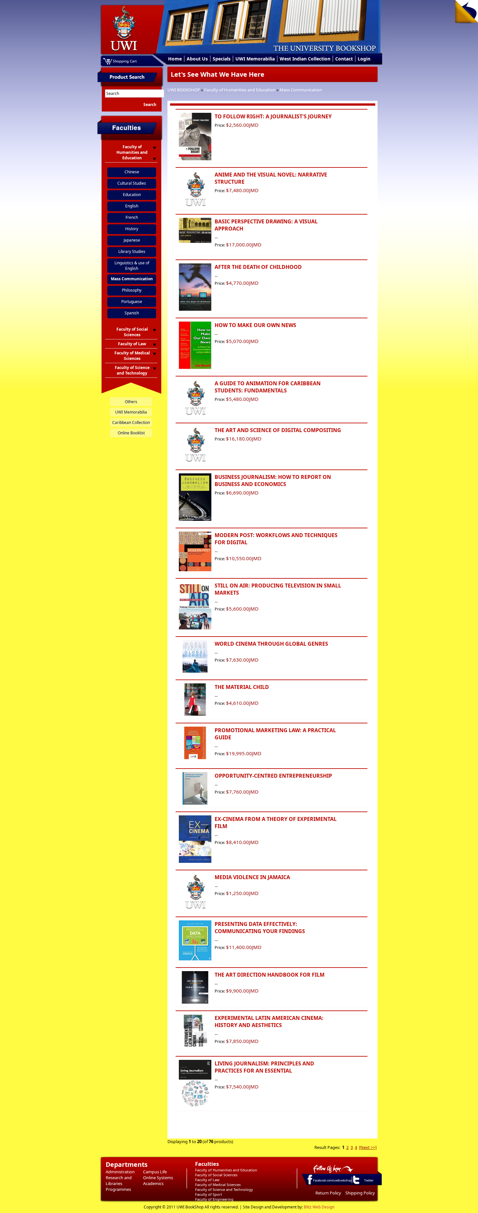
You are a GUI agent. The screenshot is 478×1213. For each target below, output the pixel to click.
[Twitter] (355, 1184)
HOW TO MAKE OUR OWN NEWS (255, 325)
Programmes (118, 1189)
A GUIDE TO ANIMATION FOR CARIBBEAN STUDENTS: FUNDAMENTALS (268, 387)
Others (131, 401)
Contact (344, 59)
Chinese (132, 172)
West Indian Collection (305, 59)
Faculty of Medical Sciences (218, 1184)
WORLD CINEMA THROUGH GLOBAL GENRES (271, 643)
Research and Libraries (119, 1180)
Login (364, 59)
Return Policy (328, 1193)
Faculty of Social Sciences (216, 1174)
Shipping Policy (360, 1193)
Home (175, 59)
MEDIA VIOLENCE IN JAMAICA (252, 877)
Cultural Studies (131, 183)
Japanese (132, 240)
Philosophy (131, 290)
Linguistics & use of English (131, 265)
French (132, 217)
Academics (153, 1183)
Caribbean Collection (131, 422)
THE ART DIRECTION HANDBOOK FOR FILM (270, 974)
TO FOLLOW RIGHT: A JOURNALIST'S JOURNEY (273, 116)
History (131, 228)
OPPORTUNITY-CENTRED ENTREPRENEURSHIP (273, 775)
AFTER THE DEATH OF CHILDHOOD (258, 266)
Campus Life (155, 1172)
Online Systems (158, 1177)
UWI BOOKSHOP (183, 90)
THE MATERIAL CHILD (242, 687)
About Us (197, 59)
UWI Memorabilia (255, 59)
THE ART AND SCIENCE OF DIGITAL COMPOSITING (278, 430)
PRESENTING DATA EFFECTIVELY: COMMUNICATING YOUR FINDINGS (260, 927)
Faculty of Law (207, 1179)
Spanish (132, 313)
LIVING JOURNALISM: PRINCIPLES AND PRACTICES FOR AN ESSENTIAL (264, 1067)
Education (132, 194)
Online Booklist (131, 433)
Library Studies (131, 251)
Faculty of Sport (208, 1194)
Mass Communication (301, 90)
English (131, 206)
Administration (120, 1172)
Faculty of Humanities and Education (239, 90)
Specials (222, 59)
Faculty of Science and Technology (224, 1189)
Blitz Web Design (319, 1207)
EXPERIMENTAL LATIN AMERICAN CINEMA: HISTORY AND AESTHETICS (269, 1021)
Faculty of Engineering (214, 1199)
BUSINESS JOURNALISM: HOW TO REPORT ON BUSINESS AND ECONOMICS (273, 480)
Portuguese (131, 301)
